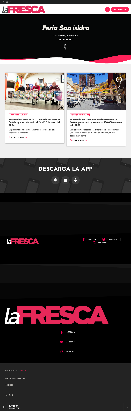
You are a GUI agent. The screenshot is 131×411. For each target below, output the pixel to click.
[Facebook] (10, 2)
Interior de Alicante (18, 115)
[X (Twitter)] (4, 2)
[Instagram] (7, 2)
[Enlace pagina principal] (24, 9)
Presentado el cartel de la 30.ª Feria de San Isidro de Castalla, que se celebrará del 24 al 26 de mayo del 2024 (34, 122)
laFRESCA (21, 370)
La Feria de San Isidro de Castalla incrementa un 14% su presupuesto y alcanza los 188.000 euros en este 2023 (96, 122)
